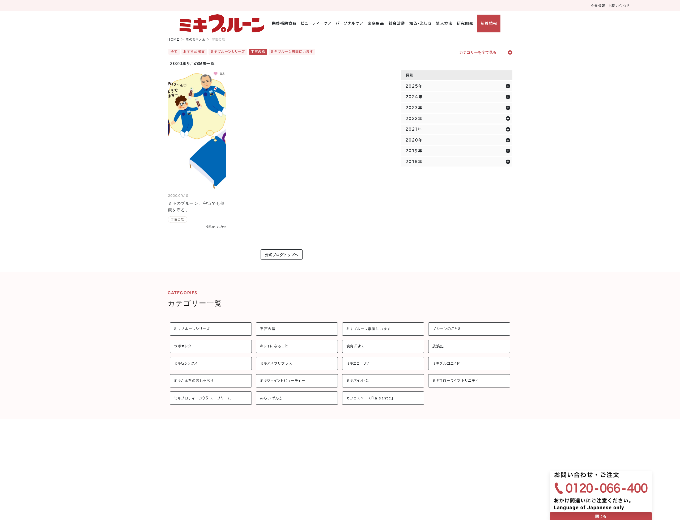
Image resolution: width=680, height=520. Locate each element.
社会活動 (397, 23)
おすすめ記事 (194, 51)
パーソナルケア (349, 23)
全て (174, 51)
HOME (173, 39)
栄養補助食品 (284, 23)
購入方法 (444, 23)
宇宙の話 (258, 51)
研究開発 (465, 23)
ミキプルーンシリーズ (228, 51)
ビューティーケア (316, 23)
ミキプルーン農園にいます (292, 51)
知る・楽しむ (420, 23)
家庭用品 (376, 23)
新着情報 (489, 23)
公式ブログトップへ (281, 254)
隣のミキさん (195, 39)
